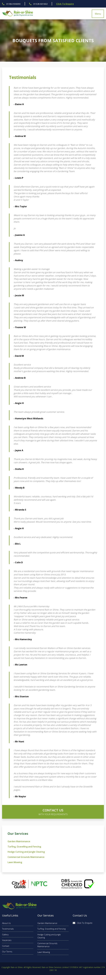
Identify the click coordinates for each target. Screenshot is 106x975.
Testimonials (8, 928)
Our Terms (7, 951)
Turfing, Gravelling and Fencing (24, 846)
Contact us (53, 812)
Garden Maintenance (19, 841)
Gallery (5, 934)
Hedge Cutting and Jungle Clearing (26, 851)
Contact (5, 946)
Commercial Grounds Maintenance (26, 857)
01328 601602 (40, 3)
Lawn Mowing (15, 862)
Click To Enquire (65, 3)
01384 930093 (13, 3)
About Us (6, 923)
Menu (98, 13)
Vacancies (6, 940)
